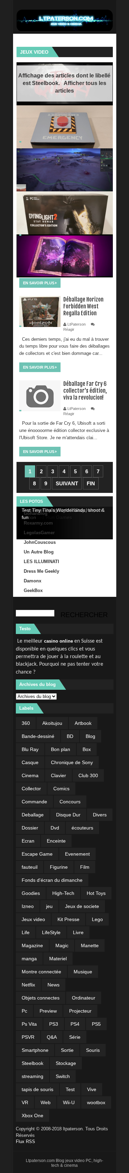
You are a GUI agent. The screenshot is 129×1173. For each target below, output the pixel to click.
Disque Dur (68, 814)
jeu (49, 906)
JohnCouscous (40, 542)
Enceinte (56, 841)
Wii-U (69, 1102)
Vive (91, 1089)
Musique (83, 971)
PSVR (28, 1037)
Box (87, 749)
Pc (24, 1011)
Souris (93, 1050)
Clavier (58, 775)
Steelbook (32, 1063)
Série (74, 1037)
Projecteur (80, 1011)
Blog (90, 736)
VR (25, 1102)
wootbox (96, 1102)
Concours (70, 801)
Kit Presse (68, 919)
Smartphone (35, 1050)
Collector (31, 788)
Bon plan (60, 749)
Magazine (32, 945)
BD (70, 736)
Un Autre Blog (39, 551)
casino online (58, 641)
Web (46, 1102)
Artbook (83, 723)
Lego (97, 919)
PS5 (96, 1024)
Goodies (31, 893)
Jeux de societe (82, 906)
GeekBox (33, 590)
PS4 (75, 1024)
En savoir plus (39, 283)
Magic (61, 945)
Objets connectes (41, 998)
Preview (48, 1011)
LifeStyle (51, 932)
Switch (63, 1076)
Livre (78, 932)
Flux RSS (25, 1141)
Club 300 (88, 775)
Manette (90, 945)
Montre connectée (41, 971)
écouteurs (82, 828)
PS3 (53, 1024)
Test (70, 1089)
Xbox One (32, 1115)
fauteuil (29, 867)
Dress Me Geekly (41, 571)
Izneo (28, 906)
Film (84, 867)
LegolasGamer (39, 532)
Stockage (66, 1063)
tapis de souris (37, 1089)
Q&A (52, 1037)
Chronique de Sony (72, 762)
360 (26, 723)
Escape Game (37, 854)
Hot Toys (96, 893)
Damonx (32, 580)
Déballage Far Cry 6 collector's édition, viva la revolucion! (85, 390)
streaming (32, 1076)
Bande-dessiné (38, 736)
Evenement (77, 854)
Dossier (30, 828)
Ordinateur (83, 998)
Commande (34, 801)
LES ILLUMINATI (41, 561)
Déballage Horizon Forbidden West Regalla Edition (83, 306)
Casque (30, 762)
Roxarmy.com (38, 523)
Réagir (68, 329)
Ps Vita (29, 1024)
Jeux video (34, 52)
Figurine (59, 867)
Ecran (28, 841)
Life (26, 932)
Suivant (67, 483)
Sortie (67, 1050)
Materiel (58, 958)
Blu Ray (30, 749)
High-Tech (63, 893)
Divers (100, 814)
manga (29, 958)
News (53, 984)
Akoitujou (52, 723)
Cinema (30, 775)
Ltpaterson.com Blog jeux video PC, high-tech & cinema (64, 1163)
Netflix (28, 984)
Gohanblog (35, 513)
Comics (61, 788)
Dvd (55, 828)
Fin (91, 483)
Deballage (33, 814)
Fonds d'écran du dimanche (52, 880)
